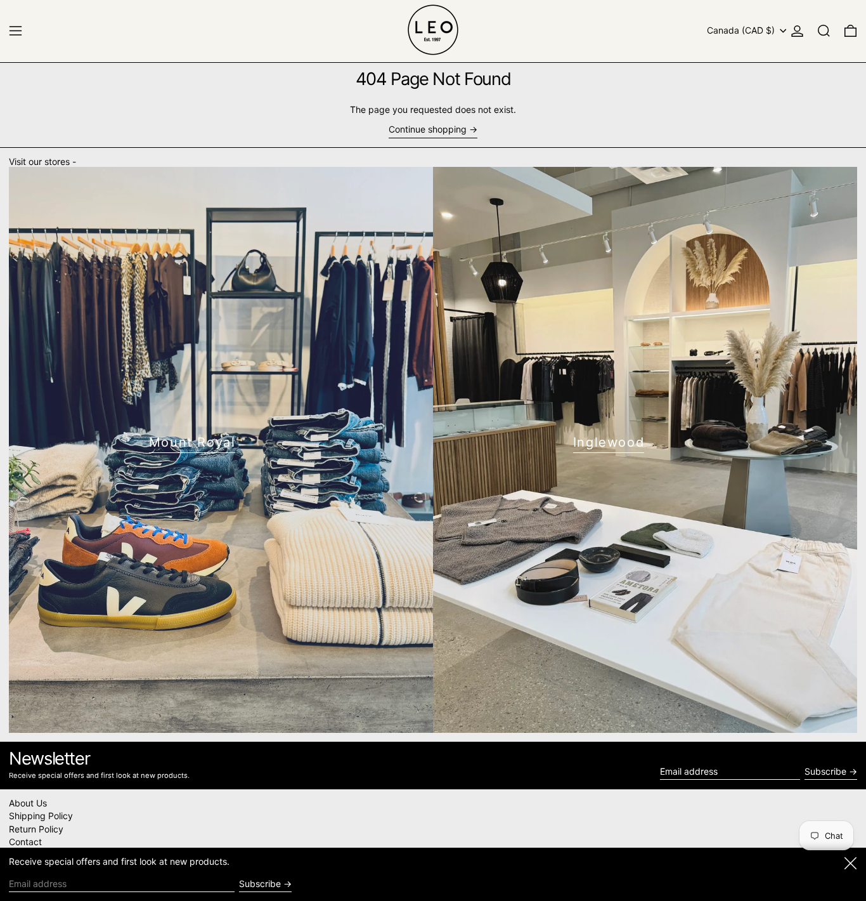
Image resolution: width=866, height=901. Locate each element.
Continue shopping (428, 129)
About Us (28, 803)
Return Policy (36, 829)
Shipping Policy (41, 815)
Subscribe (825, 771)
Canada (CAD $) (742, 30)
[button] (823, 31)
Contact (25, 841)
